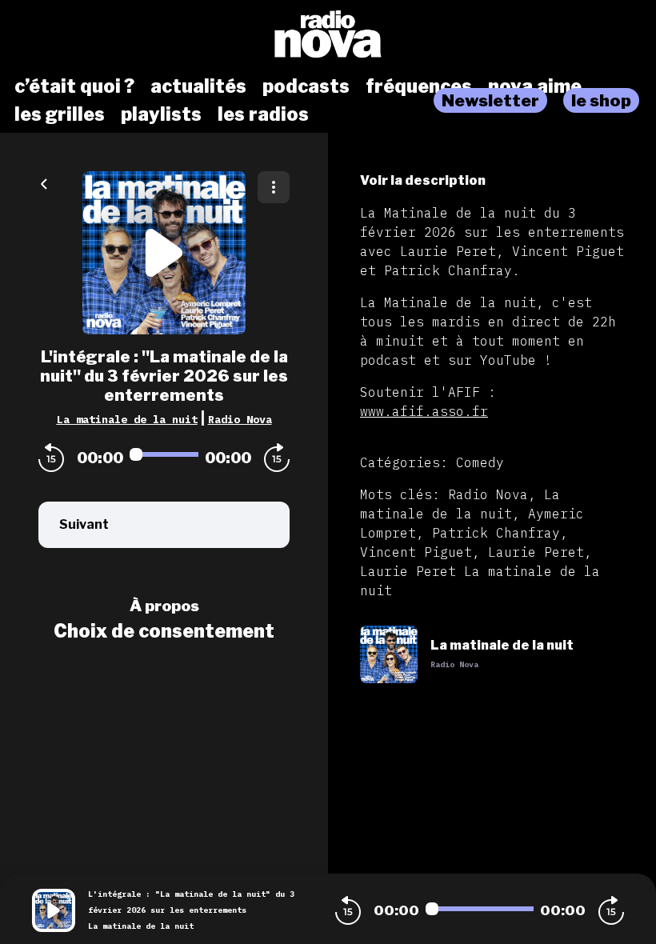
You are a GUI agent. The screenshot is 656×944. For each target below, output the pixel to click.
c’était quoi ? (74, 86)
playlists (161, 114)
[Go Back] (44, 182)
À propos (164, 605)
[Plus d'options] (274, 187)
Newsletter (490, 100)
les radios (263, 114)
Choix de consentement (164, 631)
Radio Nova (240, 419)
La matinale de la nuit (127, 419)
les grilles (59, 114)
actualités (198, 86)
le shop (601, 100)
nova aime (535, 86)
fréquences (419, 86)
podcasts (306, 86)
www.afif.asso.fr (424, 411)
